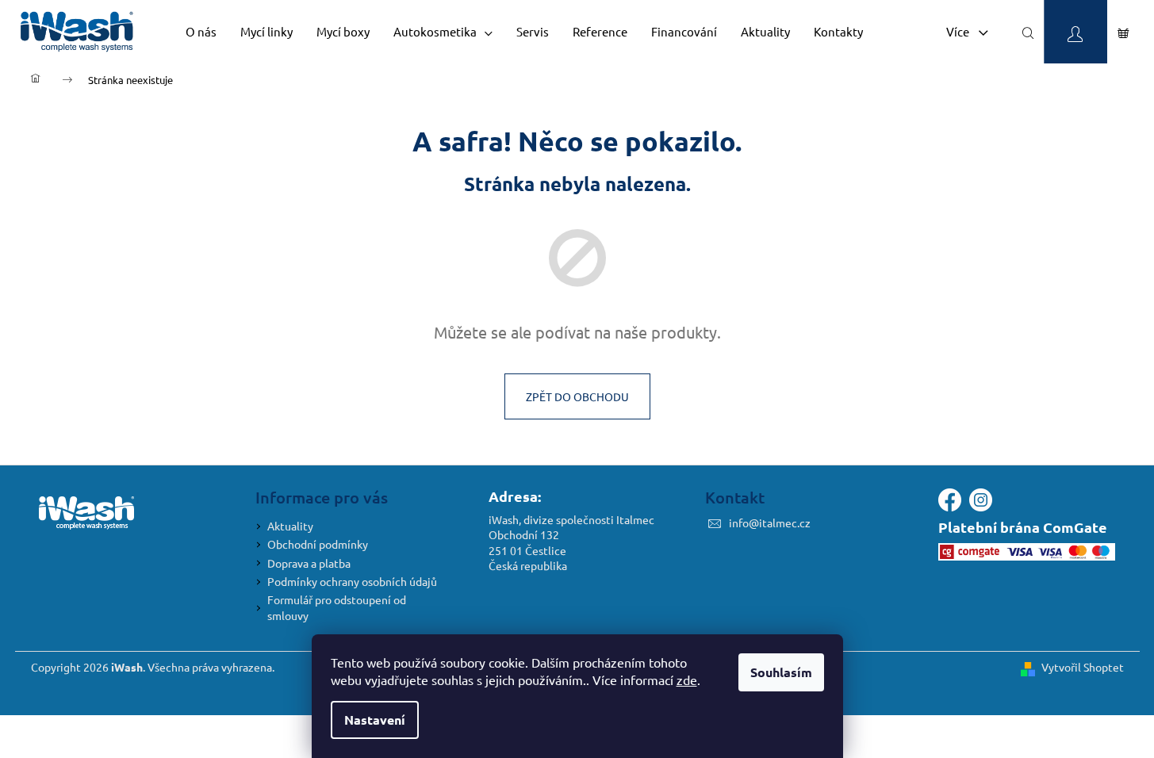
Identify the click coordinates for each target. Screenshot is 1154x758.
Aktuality (290, 526)
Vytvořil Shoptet (1082, 667)
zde (687, 679)
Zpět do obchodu (577, 396)
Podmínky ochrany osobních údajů (352, 581)
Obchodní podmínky (317, 544)
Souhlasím (781, 672)
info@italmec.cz (770, 522)
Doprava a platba (309, 563)
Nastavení (374, 719)
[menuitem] (201, 31)
